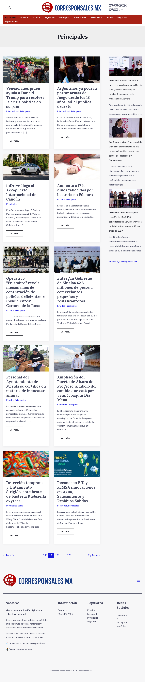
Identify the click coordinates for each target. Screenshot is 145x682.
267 (69, 555)
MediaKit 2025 (65, 614)
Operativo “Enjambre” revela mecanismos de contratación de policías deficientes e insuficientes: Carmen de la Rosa (25, 292)
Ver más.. (16, 140)
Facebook (122, 614)
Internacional (12, 111)
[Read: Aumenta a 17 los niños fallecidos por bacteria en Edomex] (77, 166)
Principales (25, 111)
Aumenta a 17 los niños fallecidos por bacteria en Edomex (75, 190)
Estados (61, 199)
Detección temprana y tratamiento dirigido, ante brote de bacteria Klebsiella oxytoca (26, 491)
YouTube (121, 626)
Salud (20, 505)
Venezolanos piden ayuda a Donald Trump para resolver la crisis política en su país (25, 97)
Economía (62, 404)
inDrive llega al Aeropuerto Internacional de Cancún (21, 192)
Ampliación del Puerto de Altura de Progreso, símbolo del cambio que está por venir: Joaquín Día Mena (76, 388)
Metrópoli (62, 505)
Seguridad (92, 621)
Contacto (62, 610)
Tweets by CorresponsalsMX (123, 261)
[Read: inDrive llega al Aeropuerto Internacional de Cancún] (26, 166)
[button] (9, 7)
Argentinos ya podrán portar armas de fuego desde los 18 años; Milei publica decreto (77, 97)
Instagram (122, 622)
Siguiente (94, 555)
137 (57, 555)
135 (45, 555)
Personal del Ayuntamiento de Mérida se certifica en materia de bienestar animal (26, 386)
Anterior (9, 555)
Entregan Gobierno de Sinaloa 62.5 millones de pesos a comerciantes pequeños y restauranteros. (75, 289)
